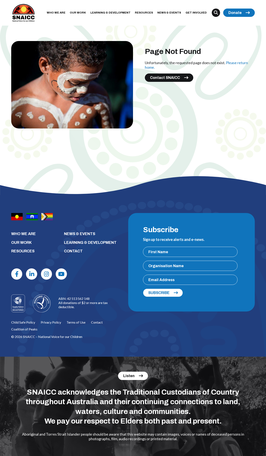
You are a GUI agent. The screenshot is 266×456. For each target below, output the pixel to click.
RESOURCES (144, 12)
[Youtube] (61, 274)
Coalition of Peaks (24, 329)
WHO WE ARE (56, 12)
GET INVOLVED (196, 12)
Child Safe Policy (23, 322)
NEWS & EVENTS (169, 12)
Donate (235, 13)
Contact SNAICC (165, 78)
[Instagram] (46, 274)
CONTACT (73, 251)
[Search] (216, 13)
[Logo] (41, 303)
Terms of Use (75, 322)
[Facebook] (16, 274)
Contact (97, 322)
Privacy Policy (51, 322)
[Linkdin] (31, 274)
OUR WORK (78, 12)
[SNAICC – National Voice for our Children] (23, 13)
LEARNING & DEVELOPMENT (110, 12)
